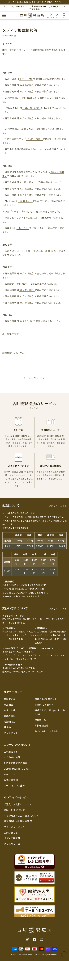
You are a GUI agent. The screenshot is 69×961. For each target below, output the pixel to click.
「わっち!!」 (23, 228)
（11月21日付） (27, 182)
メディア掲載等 (12, 838)
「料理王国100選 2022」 (46, 250)
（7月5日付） (26, 78)
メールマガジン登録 (14, 785)
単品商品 (8, 704)
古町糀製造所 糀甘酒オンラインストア (29, 955)
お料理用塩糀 (41, 725)
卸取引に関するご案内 (15, 763)
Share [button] (9, 43)
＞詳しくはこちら (58, 505)
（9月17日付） (27, 273)
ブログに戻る (37, 378)
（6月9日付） (26, 321)
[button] (3, 15)
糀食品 (7, 727)
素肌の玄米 (10, 715)
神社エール (40, 719)
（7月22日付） (27, 296)
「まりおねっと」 (30, 217)
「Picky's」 (27, 211)
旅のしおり (39, 149)
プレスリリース (12, 843)
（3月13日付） (27, 118)
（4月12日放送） (28, 97)
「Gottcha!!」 (25, 201)
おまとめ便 (10, 710)
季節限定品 (10, 698)
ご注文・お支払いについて (18, 804)
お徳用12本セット (44, 704)
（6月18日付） (27, 302)
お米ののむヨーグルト (46, 731)
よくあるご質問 (12, 757)
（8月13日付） (22, 283)
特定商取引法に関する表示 (18, 821)
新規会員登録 (11, 779)
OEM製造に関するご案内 (17, 768)
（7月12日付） (27, 188)
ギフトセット (11, 732)
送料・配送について (14, 810)
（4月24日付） (27, 85)
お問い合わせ (11, 832)
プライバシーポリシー (15, 827)
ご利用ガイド (11, 751)
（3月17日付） (27, 194)
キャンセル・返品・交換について (21, 815)
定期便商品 (10, 721)
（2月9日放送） (27, 128)
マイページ (10, 774)
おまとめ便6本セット (45, 698)
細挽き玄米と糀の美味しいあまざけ (49, 712)
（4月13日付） (27, 91)
